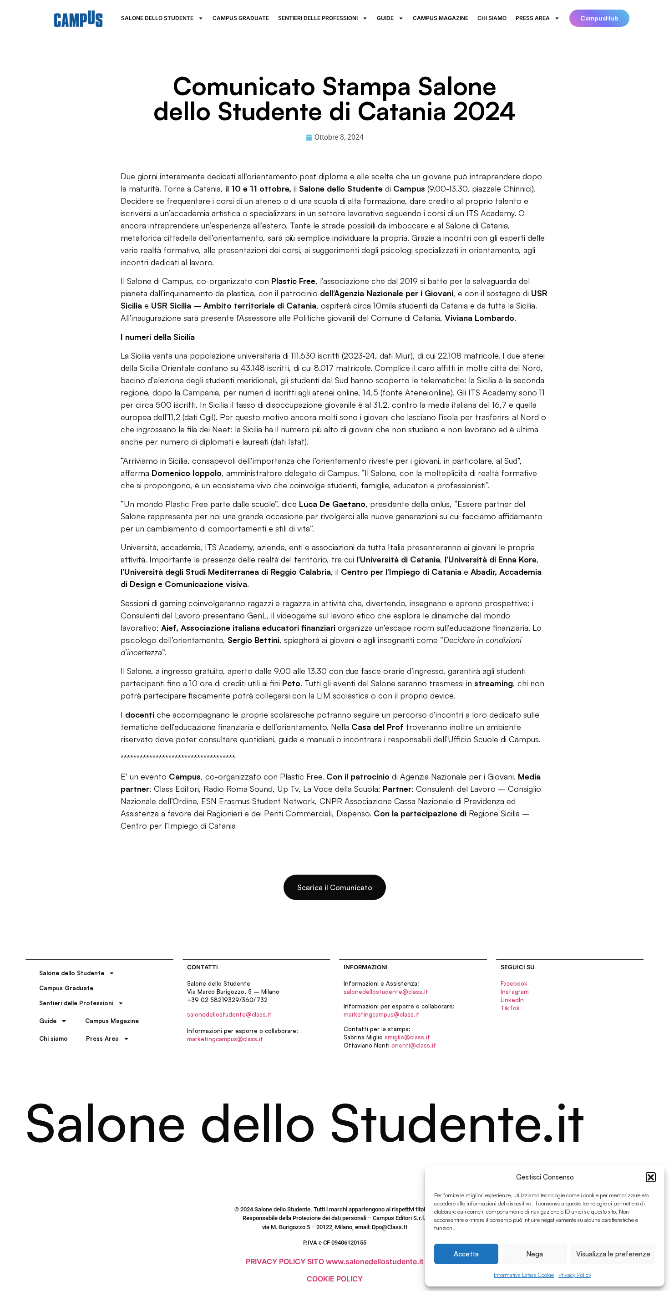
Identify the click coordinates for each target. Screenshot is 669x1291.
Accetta (466, 1254)
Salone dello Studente (157, 18)
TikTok (510, 1008)
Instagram (515, 991)
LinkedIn (512, 999)
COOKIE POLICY (335, 1278)
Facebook (514, 983)
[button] (650, 1177)
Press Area (533, 18)
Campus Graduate (241, 18)
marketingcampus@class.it (225, 1039)
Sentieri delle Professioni (318, 18)
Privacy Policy (574, 1274)
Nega (534, 1254)
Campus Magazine (440, 18)
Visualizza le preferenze (613, 1254)
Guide (385, 18)
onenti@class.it (413, 1045)
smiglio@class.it (407, 1037)
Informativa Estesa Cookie (524, 1274)
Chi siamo (492, 18)
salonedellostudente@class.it (229, 1014)
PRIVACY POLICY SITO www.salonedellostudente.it (335, 1261)
